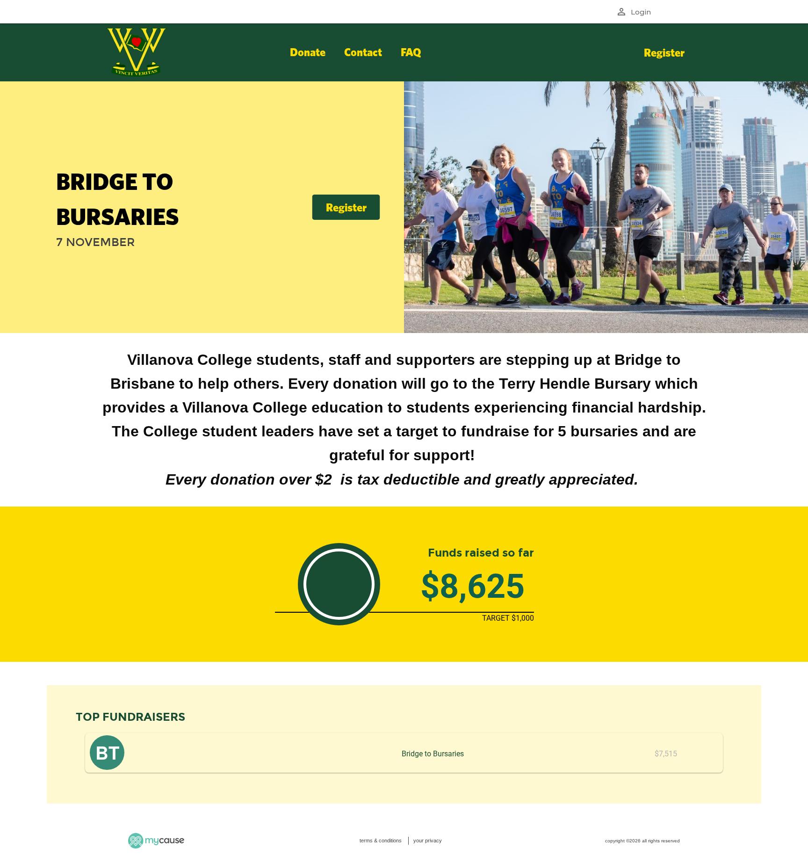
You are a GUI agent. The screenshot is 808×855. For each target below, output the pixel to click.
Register (664, 52)
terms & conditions (381, 840)
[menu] (400, 52)
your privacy (427, 840)
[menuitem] (308, 52)
